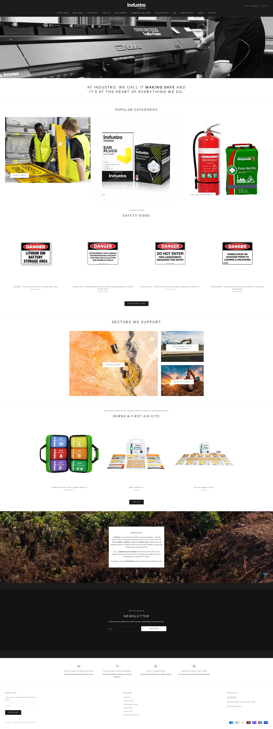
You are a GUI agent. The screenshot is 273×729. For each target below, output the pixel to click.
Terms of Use (127, 711)
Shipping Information (130, 704)
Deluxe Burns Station (204, 487)
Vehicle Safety (162, 13)
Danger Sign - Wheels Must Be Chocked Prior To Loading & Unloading (237, 288)
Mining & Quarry (114, 365)
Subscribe (154, 629)
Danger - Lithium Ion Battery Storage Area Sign (35, 287)
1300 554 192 (231, 697)
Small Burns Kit (136, 487)
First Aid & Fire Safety (202, 195)
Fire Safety (92, 13)
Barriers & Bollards (141, 13)
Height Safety (187, 13)
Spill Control (120, 13)
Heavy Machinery (182, 382)
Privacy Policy (128, 708)
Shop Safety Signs (136, 304)
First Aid (106, 13)
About (201, 13)
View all (136, 502)
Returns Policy (128, 701)
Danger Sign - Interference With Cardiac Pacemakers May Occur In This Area (103, 288)
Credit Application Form (131, 715)
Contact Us (127, 697)
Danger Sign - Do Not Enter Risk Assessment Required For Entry (170, 287)
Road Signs (78, 13)
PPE (174, 13)
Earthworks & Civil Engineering (182, 348)
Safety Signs (63, 13)
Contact (212, 13)
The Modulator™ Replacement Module (69, 487)
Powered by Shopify (28, 722)
